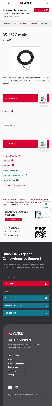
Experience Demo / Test (13, 175)
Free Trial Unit (9, 180)
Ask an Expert (9, 170)
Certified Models (14, 355)
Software (7, 165)
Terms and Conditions (16, 363)
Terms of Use (13, 367)
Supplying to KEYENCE (16, 371)
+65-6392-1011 (10, 313)
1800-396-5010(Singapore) (14, 305)
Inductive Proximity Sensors (15, 185)
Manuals (6, 111)
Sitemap (11, 374)
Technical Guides (10, 155)
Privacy (10, 359)
